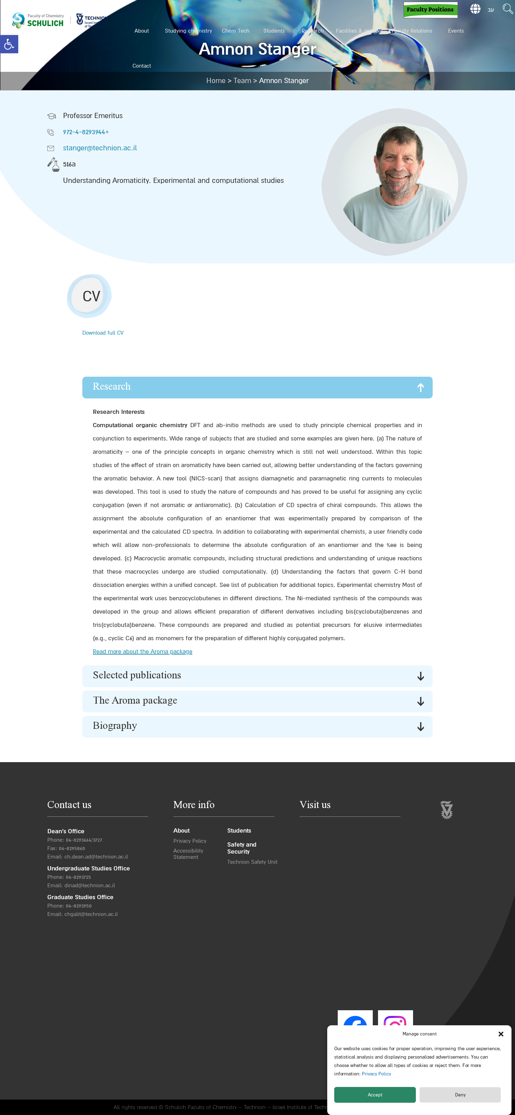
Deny (460, 1095)
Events (456, 30)
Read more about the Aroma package (142, 651)
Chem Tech (235, 30)
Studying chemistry (188, 30)
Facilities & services (359, 30)
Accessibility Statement (188, 854)
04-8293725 (78, 877)
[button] (9, 44)
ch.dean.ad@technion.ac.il (96, 856)
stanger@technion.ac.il (100, 148)
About (142, 30)
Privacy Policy (375, 1074)
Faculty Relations (412, 30)
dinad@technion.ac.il (89, 885)
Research (313, 30)
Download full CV (103, 332)
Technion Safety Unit (252, 862)
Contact (141, 65)
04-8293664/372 (83, 839)
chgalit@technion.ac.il (91, 914)
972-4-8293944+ (86, 132)
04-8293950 (79, 905)
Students (274, 30)
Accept (375, 1095)
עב (491, 9)
